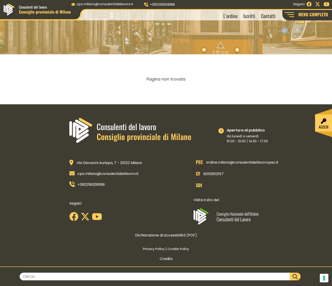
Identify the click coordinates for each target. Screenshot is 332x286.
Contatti (268, 15)
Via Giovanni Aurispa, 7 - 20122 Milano (109, 162)
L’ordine (230, 15)
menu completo (313, 14)
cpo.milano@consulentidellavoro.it (105, 4)
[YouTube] (98, 218)
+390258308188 (162, 4)
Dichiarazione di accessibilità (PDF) (166, 235)
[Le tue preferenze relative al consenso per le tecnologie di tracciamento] (324, 278)
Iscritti (249, 15)
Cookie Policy (178, 249)
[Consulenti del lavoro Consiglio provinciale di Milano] (9, 9)
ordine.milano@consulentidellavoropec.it (242, 162)
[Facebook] (75, 218)
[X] (86, 218)
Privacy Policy (154, 249)
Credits (166, 258)
